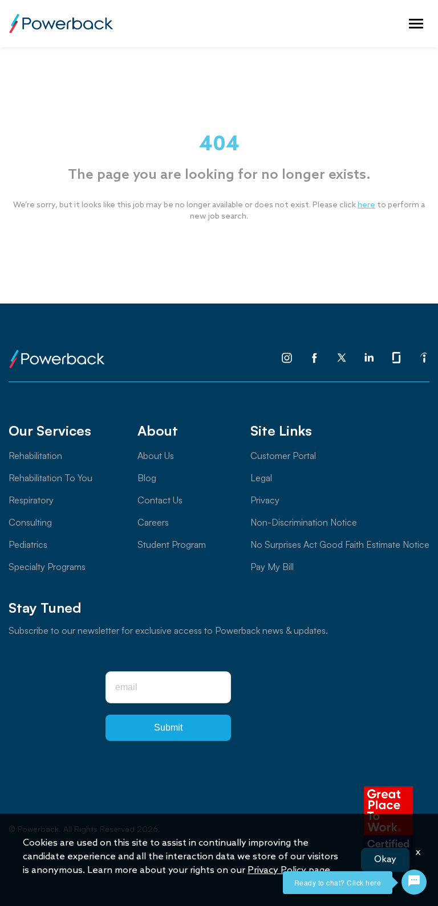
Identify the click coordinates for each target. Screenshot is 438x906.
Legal (261, 477)
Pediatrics (28, 544)
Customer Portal (283, 455)
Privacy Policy (277, 870)
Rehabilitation (35, 455)
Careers (153, 522)
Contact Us (159, 500)
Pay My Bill (272, 566)
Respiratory (31, 500)
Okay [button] (385, 859)
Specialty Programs (47, 566)
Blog (146, 477)
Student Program (171, 544)
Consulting (30, 522)
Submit (168, 727)
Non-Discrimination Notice (303, 522)
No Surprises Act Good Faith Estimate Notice (339, 544)
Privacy (264, 500)
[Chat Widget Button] (414, 882)
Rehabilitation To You (50, 477)
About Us (155, 455)
